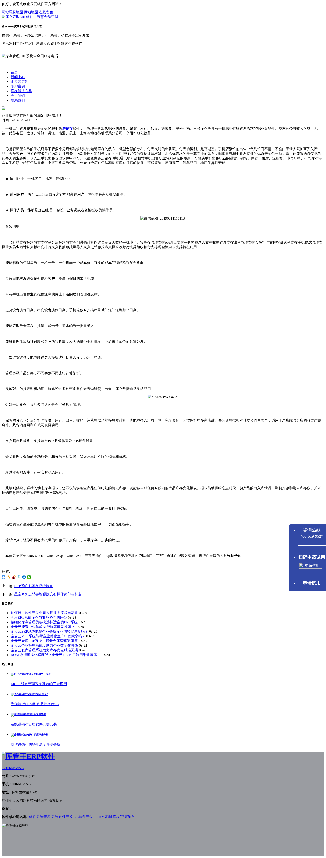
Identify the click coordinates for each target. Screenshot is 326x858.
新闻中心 (18, 77)
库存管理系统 (123, 817)
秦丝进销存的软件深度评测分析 (35, 744)
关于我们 (18, 95)
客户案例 (18, 86)
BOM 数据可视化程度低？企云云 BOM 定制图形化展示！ (56, 655)
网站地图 (31, 12)
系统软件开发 (62, 817)
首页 (14, 72)
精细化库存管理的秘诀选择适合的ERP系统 (45, 622)
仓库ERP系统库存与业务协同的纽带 (39, 617)
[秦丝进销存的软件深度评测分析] (29, 734)
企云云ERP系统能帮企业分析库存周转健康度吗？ (50, 631)
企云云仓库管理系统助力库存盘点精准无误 (45, 650)
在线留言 (46, 12)
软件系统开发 (40, 817)
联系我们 (18, 100)
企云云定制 (19, 81)
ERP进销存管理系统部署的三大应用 (39, 684)
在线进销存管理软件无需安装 (34, 724)
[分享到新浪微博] (14, 577)
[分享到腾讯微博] (19, 577)
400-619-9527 (13, 768)
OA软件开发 (83, 817)
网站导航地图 (12, 12)
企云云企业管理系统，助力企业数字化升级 (45, 645)
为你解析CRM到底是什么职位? (35, 704)
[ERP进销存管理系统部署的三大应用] (32, 674)
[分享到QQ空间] (9, 577)
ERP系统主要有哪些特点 (33, 586)
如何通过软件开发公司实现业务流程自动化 (45, 613)
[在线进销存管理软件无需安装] (28, 714)
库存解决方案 (21, 91)
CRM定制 (104, 817)
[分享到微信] (29, 577)
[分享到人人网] (24, 577)
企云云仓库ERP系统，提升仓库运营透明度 (45, 641)
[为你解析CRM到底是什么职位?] (29, 694)
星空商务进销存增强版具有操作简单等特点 (48, 594)
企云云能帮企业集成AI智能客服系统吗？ (43, 627)
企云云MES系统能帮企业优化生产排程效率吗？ (48, 636)
